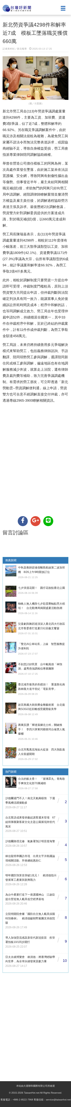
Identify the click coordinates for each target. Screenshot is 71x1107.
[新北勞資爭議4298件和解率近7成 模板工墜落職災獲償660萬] (23, 521)
